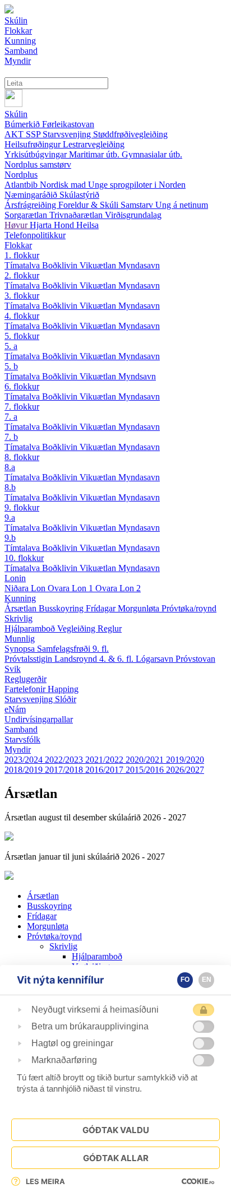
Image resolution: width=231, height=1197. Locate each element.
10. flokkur (24, 558)
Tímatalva (23, 265)
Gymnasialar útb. (152, 154)
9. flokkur (21, 507)
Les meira (45, 1181)
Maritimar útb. (95, 154)
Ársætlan (21, 608)
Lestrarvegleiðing (93, 144)
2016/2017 (105, 769)
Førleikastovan (68, 124)
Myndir (17, 749)
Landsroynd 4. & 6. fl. (95, 659)
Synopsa (20, 648)
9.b (10, 537)
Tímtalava (23, 548)
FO (185, 979)
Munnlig (19, 638)
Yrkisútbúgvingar (36, 154)
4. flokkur (21, 316)
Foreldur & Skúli (89, 205)
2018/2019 (24, 769)
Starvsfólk (22, 739)
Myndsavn (137, 376)
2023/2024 (24, 759)
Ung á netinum (181, 205)
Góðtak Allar (116, 1158)
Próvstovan (195, 659)
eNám (15, 709)
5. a (10, 346)
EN (206, 979)
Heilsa (87, 225)
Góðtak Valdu (115, 1130)
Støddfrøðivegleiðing (130, 134)
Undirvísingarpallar (38, 719)
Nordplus (21, 174)
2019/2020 (185, 759)
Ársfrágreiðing (31, 205)
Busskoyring (62, 608)
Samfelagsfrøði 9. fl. (73, 648)
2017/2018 (65, 769)
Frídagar (102, 608)
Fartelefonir (26, 689)
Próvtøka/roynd (188, 608)
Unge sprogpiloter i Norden (137, 184)
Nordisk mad (64, 184)
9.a (9, 517)
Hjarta (42, 225)
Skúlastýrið (79, 195)
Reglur (110, 628)
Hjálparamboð (30, 628)
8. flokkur (21, 457)
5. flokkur (21, 336)
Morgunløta (139, 608)
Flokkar (18, 245)
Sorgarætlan (26, 215)
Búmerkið (23, 124)
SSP (34, 134)
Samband (21, 729)
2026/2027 (185, 769)
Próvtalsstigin (29, 659)
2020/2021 (146, 759)
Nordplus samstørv (37, 164)
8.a (9, 467)
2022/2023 (65, 759)
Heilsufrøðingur (33, 144)
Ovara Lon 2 (118, 588)
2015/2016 (146, 769)
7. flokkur (21, 406)
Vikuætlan (99, 265)
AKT (15, 134)
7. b (11, 437)
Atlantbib (22, 184)
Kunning (20, 598)
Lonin (15, 578)
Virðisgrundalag (133, 215)
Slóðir (65, 699)
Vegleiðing (77, 628)
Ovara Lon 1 (71, 588)
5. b (11, 366)
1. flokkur (21, 255)
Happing (63, 689)
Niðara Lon (26, 588)
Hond (65, 225)
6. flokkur (21, 386)
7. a (10, 416)
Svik (12, 669)
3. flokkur (21, 295)
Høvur (17, 225)
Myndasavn (139, 265)
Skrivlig (18, 618)
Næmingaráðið (31, 195)
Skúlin (15, 114)
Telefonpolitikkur (35, 235)
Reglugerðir (25, 679)
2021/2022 (105, 759)
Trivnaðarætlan (77, 215)
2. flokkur (21, 275)
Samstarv (138, 205)
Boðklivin (61, 265)
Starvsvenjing (68, 134)
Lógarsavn (155, 659)
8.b (10, 487)
